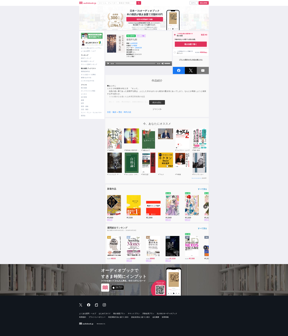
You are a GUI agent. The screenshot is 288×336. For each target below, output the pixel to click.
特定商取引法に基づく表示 (118, 317)
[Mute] (163, 63)
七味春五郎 (138, 48)
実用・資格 (84, 106)
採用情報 (165, 317)
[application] (138, 63)
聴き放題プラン (119, 313)
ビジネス (84, 94)
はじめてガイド (105, 313)
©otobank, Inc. (101, 324)
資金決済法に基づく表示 (140, 317)
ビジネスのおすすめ (87, 81)
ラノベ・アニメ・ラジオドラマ (91, 112)
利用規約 (82, 317)
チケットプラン (134, 313)
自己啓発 (84, 97)
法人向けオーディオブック (167, 313)
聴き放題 (84, 88)
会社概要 (155, 317)
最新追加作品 (85, 71)
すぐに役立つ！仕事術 (88, 74)
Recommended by (196, 178)
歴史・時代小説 (124, 112)
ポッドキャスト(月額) (88, 91)
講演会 (83, 115)
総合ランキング (86, 58)
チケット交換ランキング (89, 64)
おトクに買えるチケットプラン (91, 48)
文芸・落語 (84, 109)
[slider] (167, 63)
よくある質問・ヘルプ (88, 51)
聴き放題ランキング (87, 61)
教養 (82, 100)
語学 (82, 103)
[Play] (108, 63)
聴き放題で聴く (190, 44)
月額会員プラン (148, 313)
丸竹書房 (134, 45)
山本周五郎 (133, 43)
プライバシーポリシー (97, 317)
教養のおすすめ (86, 77)
